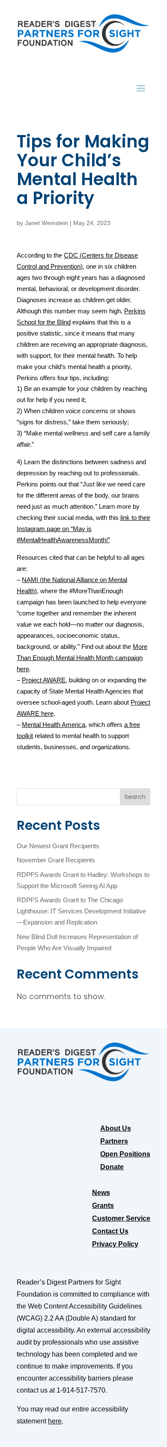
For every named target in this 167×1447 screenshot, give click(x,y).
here (55, 1421)
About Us (115, 1129)
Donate (112, 1167)
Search (135, 797)
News (101, 1193)
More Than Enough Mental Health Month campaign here (82, 657)
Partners (114, 1141)
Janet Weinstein (46, 222)
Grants (103, 1206)
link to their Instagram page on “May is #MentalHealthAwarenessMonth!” (83, 528)
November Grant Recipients (56, 860)
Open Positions (125, 1154)
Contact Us (110, 1231)
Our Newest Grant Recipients (58, 846)
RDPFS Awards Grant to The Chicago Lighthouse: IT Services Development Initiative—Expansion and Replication (81, 911)
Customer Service (121, 1219)
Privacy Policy (115, 1244)
